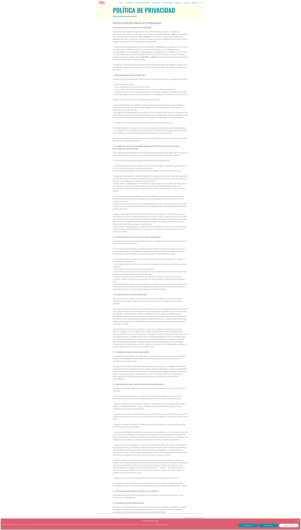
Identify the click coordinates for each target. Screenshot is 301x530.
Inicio (121, 3)
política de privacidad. (161, 524)
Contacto (186, 3)
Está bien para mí (248, 525)
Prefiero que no (268, 525)
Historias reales (167, 3)
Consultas (129, 3)
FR (198, 3)
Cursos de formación (142, 3)
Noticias (178, 3)
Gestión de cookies (289, 525)
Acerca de (156, 3)
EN (195, 3)
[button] (298, 521)
